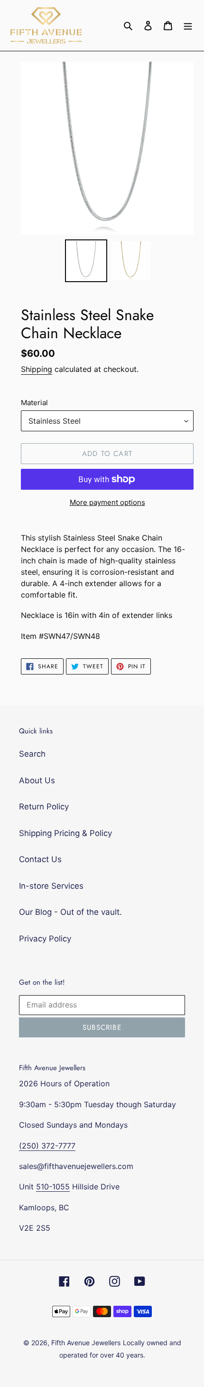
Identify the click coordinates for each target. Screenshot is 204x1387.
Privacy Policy (45, 938)
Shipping (36, 369)
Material (34, 402)
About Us (37, 780)
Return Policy (44, 806)
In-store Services (51, 886)
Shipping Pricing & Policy (65, 833)
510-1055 (53, 1186)
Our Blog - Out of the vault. (70, 912)
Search (32, 754)
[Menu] (188, 26)
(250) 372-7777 (47, 1145)
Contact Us (40, 859)
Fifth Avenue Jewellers (86, 1343)
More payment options (107, 502)
